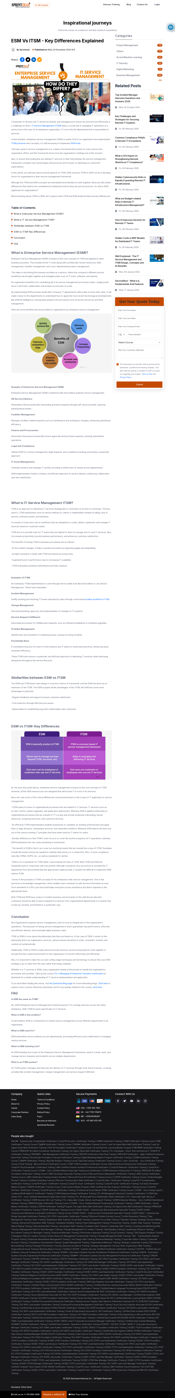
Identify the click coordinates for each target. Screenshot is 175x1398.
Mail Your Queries (79, 1394)
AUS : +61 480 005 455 (91, 1120)
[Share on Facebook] (22, 59)
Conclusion (19, 237)
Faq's (39, 1116)
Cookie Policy (43, 1108)
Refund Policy (43, 1112)
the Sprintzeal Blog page (60, 983)
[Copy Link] (39, 59)
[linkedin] (138, 1101)
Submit (139, 384)
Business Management (128, 75)
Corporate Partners (20, 1112)
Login (157, 4)
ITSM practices (18, 143)
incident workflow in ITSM (97, 599)
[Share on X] (28, 59)
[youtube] (131, 1101)
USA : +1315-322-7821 (90, 1108)
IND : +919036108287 (90, 1116)
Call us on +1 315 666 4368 (26, 1394)
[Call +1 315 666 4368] (170, 27)
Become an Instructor (46, 1121)
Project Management (127, 45)
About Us (15, 1104)
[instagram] (145, 1101)
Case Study (16, 1116)
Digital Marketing (125, 69)
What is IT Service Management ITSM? (34, 219)
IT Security (122, 63)
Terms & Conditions (46, 1099)
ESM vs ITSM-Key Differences (29, 231)
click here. (97, 987)
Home (14, 1099)
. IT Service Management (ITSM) (45, 125)
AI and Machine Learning (129, 57)
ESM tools (75, 143)
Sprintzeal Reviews (45, 1125)
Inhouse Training (111, 4)
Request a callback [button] (52, 1394)
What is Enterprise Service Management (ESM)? (39, 213)
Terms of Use (147, 374)
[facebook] (118, 1101)
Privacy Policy (125, 377)
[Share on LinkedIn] (33, 59)
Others (119, 51)
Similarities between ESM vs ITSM (31, 225)
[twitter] (124, 1101)
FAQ (16, 243)
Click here (103, 983)
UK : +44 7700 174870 (91, 1112)
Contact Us (142, 4)
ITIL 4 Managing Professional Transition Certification (78, 973)
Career (14, 1108)
